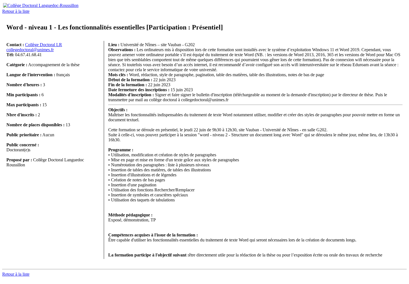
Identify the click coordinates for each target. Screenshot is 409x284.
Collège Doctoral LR (43, 44)
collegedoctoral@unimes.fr (30, 49)
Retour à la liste (15, 11)
